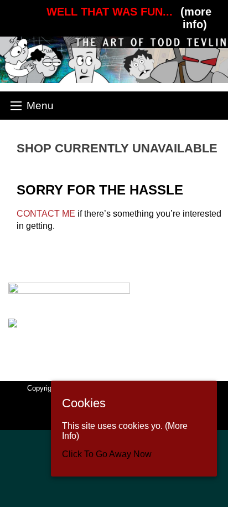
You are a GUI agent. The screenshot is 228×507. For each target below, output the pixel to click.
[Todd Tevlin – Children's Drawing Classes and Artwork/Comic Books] (114, 59)
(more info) (195, 18)
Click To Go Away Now (107, 454)
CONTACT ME (46, 213)
